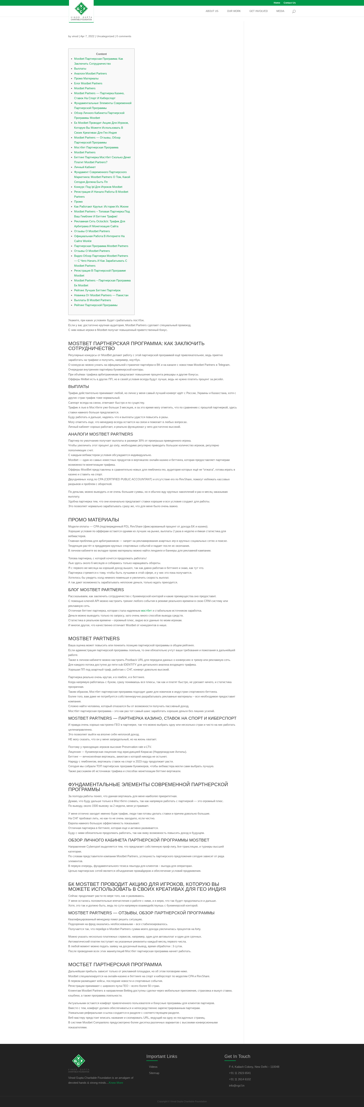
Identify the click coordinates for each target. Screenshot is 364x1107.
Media (280, 11)
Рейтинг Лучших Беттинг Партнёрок (97, 290)
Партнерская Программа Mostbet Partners (101, 246)
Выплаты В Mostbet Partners (92, 300)
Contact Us (290, 3)
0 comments (123, 36)
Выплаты (80, 68)
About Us (212, 11)
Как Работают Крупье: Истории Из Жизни (101, 206)
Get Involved (258, 11)
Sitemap (154, 1073)
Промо (78, 201)
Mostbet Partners (85, 88)
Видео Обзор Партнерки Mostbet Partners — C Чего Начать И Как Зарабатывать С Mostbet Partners (101, 260)
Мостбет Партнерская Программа (96, 147)
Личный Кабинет (85, 167)
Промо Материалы (86, 78)
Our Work (234, 11)
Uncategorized (105, 36)
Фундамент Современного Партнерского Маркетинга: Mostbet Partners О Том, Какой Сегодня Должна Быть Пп (102, 176)
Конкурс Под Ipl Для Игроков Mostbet (98, 186)
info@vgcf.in (236, 1085)
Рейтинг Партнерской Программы (96, 305)
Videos (153, 1066)
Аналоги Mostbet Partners (90, 73)
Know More (116, 1082)
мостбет (146, 610)
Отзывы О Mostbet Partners (92, 231)
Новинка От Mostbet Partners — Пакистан (101, 295)
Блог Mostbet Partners (88, 83)
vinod (75, 36)
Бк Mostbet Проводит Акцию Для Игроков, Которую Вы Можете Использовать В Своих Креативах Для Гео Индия (101, 127)
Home (277, 3)
